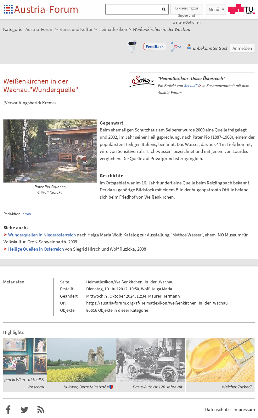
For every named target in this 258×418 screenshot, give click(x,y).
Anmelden (242, 48)
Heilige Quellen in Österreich (36, 249)
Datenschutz (217, 409)
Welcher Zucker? (237, 387)
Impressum (244, 409)
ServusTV (191, 85)
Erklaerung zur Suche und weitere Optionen (187, 10)
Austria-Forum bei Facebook (8, 410)
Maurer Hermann (164, 296)
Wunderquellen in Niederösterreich (42, 235)
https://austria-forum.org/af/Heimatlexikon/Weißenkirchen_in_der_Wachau (157, 303)
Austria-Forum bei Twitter (25, 410)
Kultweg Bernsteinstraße (86, 387)
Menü (214, 9)
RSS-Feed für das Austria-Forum (41, 410)
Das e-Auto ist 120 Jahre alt (157, 387)
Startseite (8, 9)
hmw (26, 214)
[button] (155, 46)
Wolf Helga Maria (156, 289)
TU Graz (241, 9)
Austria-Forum (46, 9)
